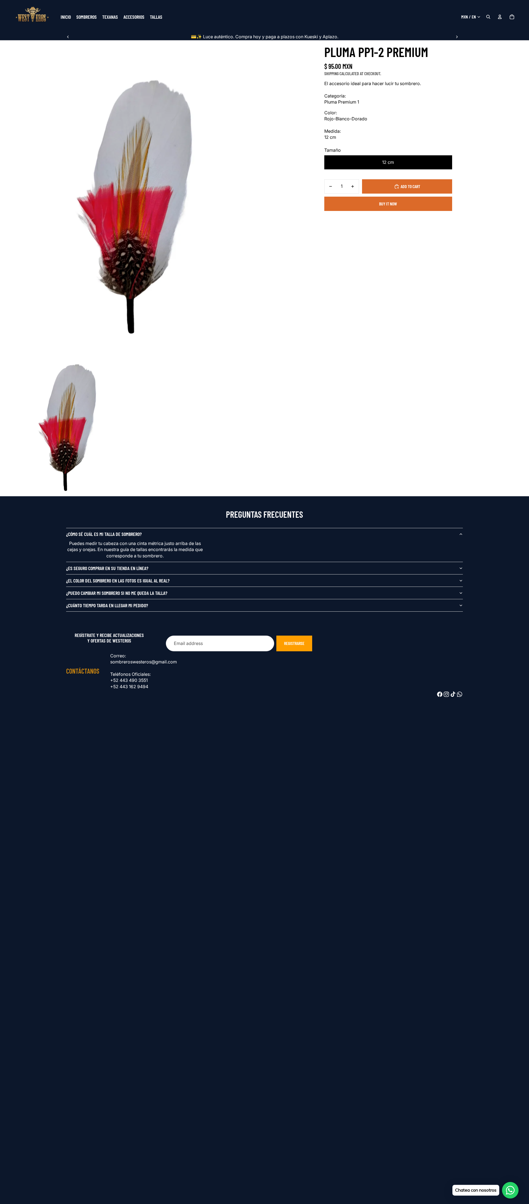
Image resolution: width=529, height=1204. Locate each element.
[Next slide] (457, 37)
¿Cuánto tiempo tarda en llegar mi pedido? (107, 605)
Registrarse (294, 643)
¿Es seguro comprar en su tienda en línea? (107, 568)
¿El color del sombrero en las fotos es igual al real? (117, 580)
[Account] (500, 17)
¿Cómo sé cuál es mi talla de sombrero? (104, 534)
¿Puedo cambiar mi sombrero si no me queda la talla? (116, 593)
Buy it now (388, 203)
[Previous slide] (68, 37)
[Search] (488, 17)
